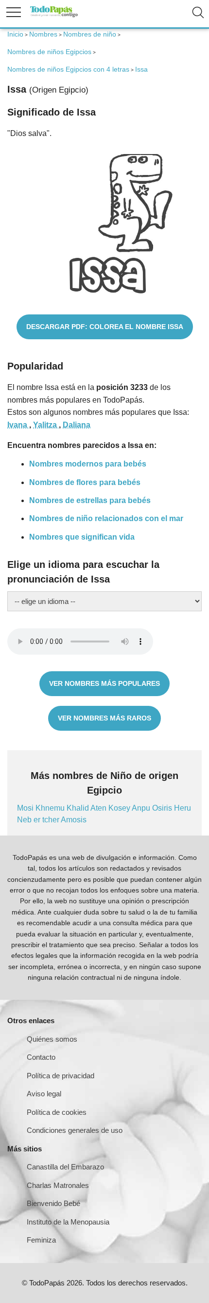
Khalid (78, 808)
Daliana (76, 425)
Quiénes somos (52, 1039)
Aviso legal (44, 1093)
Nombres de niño (89, 34)
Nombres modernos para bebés (87, 464)
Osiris (163, 808)
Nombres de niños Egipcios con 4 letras (68, 69)
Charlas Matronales (58, 1185)
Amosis (74, 820)
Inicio (15, 34)
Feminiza (41, 1240)
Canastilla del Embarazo (65, 1167)
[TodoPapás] (54, 16)
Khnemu (51, 808)
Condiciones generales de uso (74, 1130)
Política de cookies (57, 1112)
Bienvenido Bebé (53, 1203)
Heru (182, 808)
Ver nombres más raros (104, 718)
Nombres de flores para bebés (84, 482)
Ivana (18, 425)
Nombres (43, 34)
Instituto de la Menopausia (68, 1222)
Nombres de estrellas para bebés (90, 500)
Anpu (142, 808)
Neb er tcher (39, 820)
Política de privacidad (60, 1075)
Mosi (26, 808)
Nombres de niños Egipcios (49, 52)
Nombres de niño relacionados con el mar (106, 518)
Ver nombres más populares (104, 683)
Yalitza (46, 425)
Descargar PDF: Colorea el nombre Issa (104, 327)
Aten (99, 808)
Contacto (41, 1057)
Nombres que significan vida (82, 537)
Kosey (120, 808)
